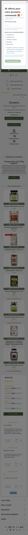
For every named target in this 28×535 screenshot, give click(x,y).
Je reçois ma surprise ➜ (13, 61)
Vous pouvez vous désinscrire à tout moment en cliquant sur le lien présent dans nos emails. (14, 56)
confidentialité (18, 51)
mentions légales (11, 53)
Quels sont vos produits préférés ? (14, 32)
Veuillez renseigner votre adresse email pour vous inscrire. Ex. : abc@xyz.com (14, 29)
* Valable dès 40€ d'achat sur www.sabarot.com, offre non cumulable (14, 18)
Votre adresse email (10, 21)
